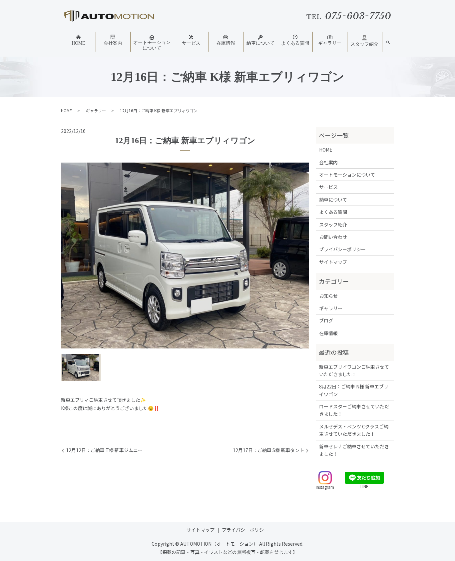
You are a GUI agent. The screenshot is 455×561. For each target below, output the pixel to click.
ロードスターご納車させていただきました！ (354, 410)
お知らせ (328, 295)
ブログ (326, 320)
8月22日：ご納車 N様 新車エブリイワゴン (353, 390)
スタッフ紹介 (364, 44)
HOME (78, 43)
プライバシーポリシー (342, 249)
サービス (191, 43)
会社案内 (113, 43)
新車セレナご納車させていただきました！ (354, 450)
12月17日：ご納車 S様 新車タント (268, 450)
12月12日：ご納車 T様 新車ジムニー (104, 450)
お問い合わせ (333, 237)
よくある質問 (295, 43)
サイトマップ (333, 262)
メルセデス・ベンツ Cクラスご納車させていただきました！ (353, 430)
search (388, 43)
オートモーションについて (152, 45)
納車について (260, 43)
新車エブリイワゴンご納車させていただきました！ (354, 370)
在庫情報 (226, 43)
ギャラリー (329, 43)
